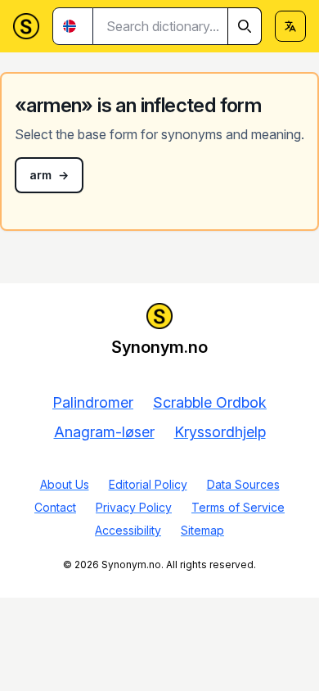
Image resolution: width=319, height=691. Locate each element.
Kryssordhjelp (220, 431)
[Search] (244, 26)
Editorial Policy (148, 484)
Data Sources (243, 484)
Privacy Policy (134, 507)
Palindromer (92, 402)
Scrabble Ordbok (210, 402)
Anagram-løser (104, 431)
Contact (55, 507)
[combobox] (177, 26)
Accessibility (128, 530)
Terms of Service (238, 507)
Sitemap (202, 530)
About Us (64, 484)
